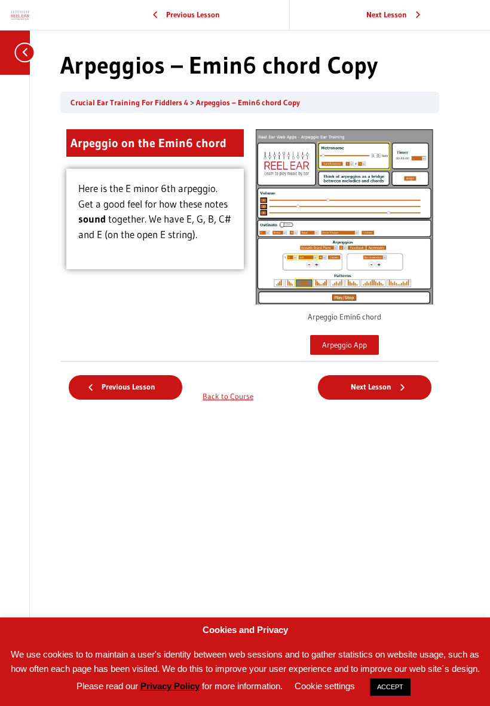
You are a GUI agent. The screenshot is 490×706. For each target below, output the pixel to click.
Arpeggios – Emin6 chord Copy (248, 102)
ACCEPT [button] (390, 686)
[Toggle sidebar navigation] (18, 52)
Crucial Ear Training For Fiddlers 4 (130, 102)
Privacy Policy (170, 686)
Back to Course (228, 396)
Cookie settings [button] (325, 686)
